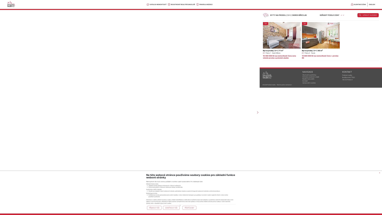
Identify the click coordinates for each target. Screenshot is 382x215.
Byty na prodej (278, 15)
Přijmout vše (154, 208)
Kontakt (305, 81)
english (372, 4)
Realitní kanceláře (308, 79)
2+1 (289, 15)
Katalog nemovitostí (158, 4)
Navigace (307, 72)
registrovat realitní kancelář (183, 4)
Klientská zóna (360, 4)
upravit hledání (370, 15)
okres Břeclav (299, 15)
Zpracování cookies (309, 83)
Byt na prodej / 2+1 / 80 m (312, 51)
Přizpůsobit (189, 208)
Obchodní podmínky (309, 75)
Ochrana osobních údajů (310, 77)
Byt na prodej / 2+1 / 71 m (273, 51)
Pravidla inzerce (206, 4)
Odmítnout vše (171, 208)
